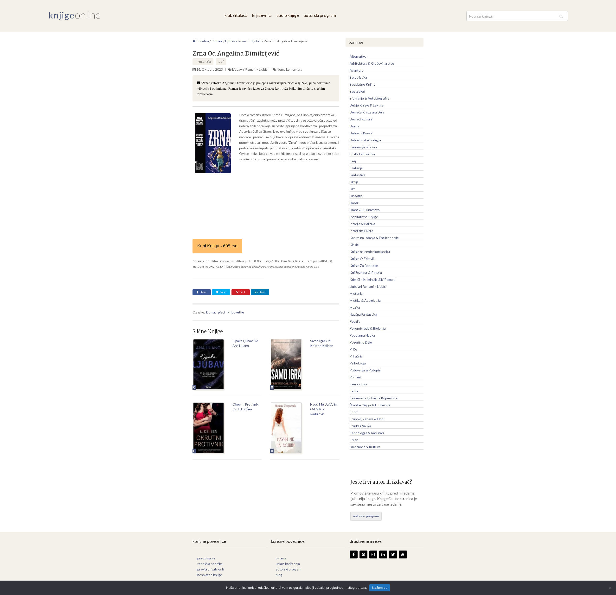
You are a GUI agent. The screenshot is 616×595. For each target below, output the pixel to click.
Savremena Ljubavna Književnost (374, 398)
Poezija (355, 321)
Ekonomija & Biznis (363, 147)
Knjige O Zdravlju (363, 259)
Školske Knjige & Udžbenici (370, 405)
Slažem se (379, 587)
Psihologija (358, 363)
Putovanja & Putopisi (365, 370)
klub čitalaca (236, 15)
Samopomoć (359, 384)
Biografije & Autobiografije (369, 98)
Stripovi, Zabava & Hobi (367, 419)
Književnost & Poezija (366, 272)
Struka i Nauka (360, 426)
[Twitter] (393, 554)
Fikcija (354, 182)
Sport (354, 412)
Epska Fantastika (362, 154)
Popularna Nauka (362, 335)
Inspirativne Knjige (364, 217)
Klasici (354, 245)
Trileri (354, 440)
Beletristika (358, 77)
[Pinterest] (363, 554)
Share (202, 292)
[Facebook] (354, 554)
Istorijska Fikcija (361, 231)
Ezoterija (356, 168)
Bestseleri (357, 91)
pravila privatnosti (210, 569)
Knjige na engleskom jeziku (370, 252)
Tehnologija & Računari (367, 433)
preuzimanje (206, 558)
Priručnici (356, 356)
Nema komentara (289, 69)
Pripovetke (235, 312)
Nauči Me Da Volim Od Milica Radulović (324, 409)
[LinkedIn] (383, 554)
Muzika (355, 307)
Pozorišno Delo (361, 342)
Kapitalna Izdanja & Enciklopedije (374, 238)
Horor (354, 203)
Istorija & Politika (362, 224)
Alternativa (358, 56)
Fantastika (357, 175)
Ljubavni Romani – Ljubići (368, 286)
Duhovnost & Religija (365, 140)
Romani (355, 377)
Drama (354, 126)
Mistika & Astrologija (365, 300)
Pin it (242, 292)
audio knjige (287, 15)
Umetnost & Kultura (365, 447)
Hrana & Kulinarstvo (365, 210)
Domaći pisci (215, 312)
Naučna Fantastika (363, 314)
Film (352, 189)
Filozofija (356, 196)
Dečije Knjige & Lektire (367, 105)
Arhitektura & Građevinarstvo (372, 63)
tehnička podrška (210, 564)
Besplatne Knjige (362, 84)
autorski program (320, 15)
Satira (354, 391)
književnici (262, 15)
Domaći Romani (361, 119)
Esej (353, 161)
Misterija (356, 293)
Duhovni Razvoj (361, 133)
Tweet (222, 292)
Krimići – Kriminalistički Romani (372, 279)
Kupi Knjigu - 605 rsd (217, 246)
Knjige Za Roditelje (364, 265)
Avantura (356, 70)
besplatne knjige (209, 575)
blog (279, 575)
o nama (281, 558)
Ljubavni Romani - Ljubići (250, 69)
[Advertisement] (265, 211)
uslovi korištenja (288, 564)
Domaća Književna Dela (367, 112)
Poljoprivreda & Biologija (368, 328)
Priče (353, 349)
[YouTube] (403, 554)
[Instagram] (373, 554)
